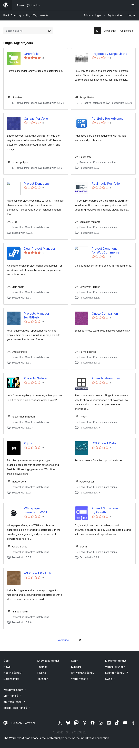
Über (6, 660)
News (7, 666)
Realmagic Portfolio (106, 183)
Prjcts (28, 443)
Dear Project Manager (39, 248)
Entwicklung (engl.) (83, 672)
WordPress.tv (81, 678)
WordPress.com (14, 689)
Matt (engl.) (12, 695)
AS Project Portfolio (38, 573)
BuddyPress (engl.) (17, 707)
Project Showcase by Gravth (105, 510)
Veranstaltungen (115, 666)
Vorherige (63, 640)
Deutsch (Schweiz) (23, 723)
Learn (74, 660)
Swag (110, 678)
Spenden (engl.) (116, 672)
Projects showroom (106, 378)
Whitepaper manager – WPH (35, 510)
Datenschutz (11, 678)
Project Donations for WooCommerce (106, 250)
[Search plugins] (49, 30)
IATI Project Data (104, 443)
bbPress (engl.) (14, 701)
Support (76, 666)
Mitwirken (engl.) (115, 660)
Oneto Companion (105, 313)
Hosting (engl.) (12, 672)
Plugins (41, 672)
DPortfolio (31, 54)
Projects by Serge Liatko (109, 54)
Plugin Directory (12, 15)
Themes (42, 666)
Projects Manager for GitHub (36, 315)
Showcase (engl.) (48, 660)
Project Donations (37, 183)
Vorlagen (42, 678)
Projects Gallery (35, 378)
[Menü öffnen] (133, 5)
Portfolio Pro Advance (108, 118)
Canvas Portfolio (36, 118)
